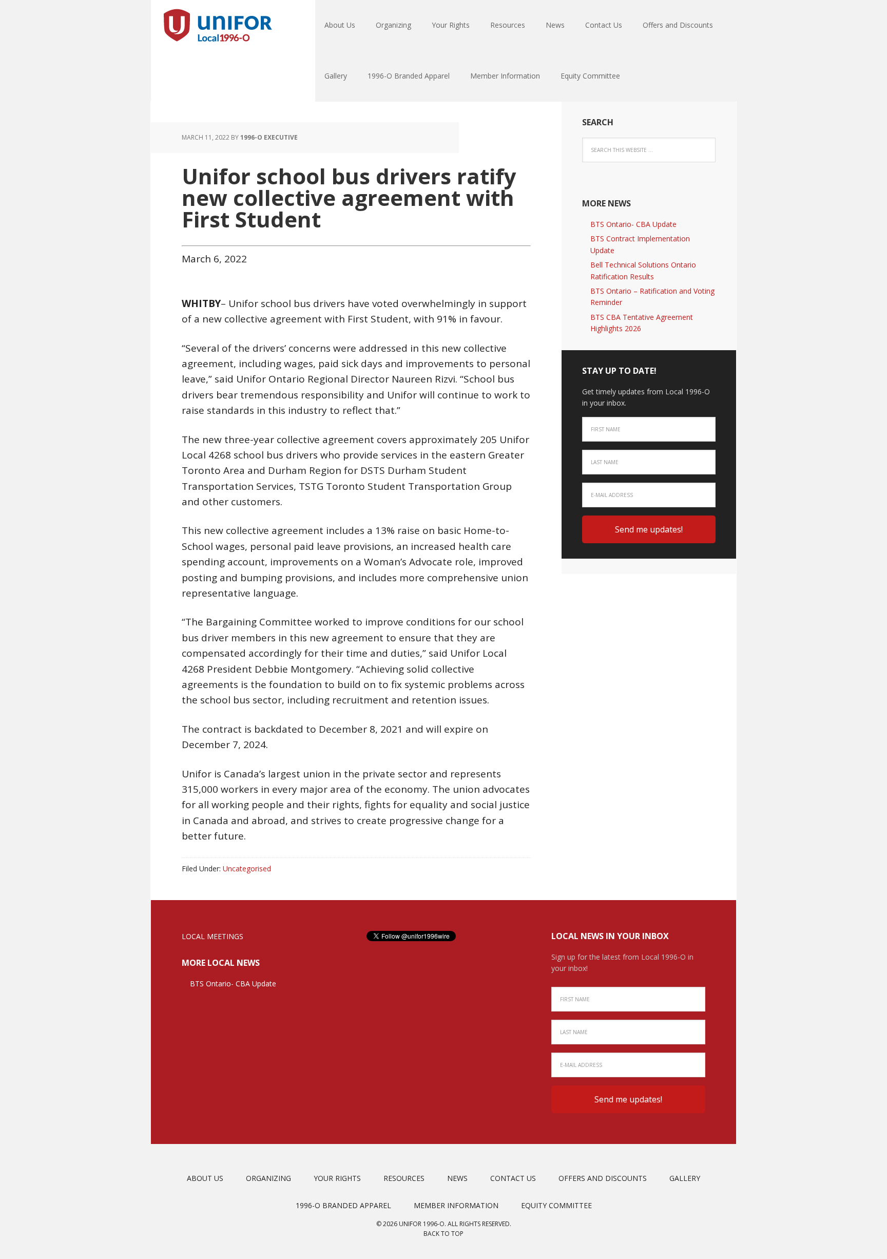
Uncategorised (247, 868)
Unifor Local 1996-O (217, 25)
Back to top (443, 1233)
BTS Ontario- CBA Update (633, 224)
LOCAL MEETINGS (212, 936)
